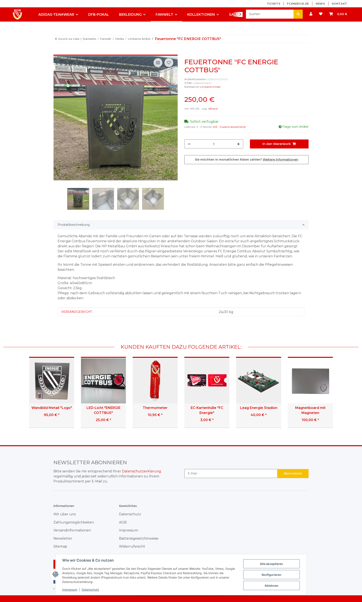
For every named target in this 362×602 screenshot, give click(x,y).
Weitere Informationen (280, 159)
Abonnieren (293, 473)
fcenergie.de (298, 3)
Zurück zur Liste (68, 38)
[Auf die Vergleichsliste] (158, 62)
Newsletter (62, 538)
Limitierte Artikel (210, 86)
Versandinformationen (72, 530)
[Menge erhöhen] (238, 144)
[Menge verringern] (189, 144)
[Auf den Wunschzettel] (168, 62)
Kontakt (339, 3)
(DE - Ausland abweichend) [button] (229, 126)
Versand (213, 108)
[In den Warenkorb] (56, 52)
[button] (311, 14)
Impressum (69, 589)
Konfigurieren (271, 574)
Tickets (273, 3)
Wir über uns (64, 514)
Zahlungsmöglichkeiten (73, 522)
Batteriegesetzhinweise (138, 538)
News (320, 3)
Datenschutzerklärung (141, 471)
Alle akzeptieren (271, 564)
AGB (123, 522)
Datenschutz (90, 589)
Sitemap (60, 546)
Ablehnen (271, 585)
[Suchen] (298, 14)
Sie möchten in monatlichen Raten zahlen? (246, 159)
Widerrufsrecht (132, 546)
